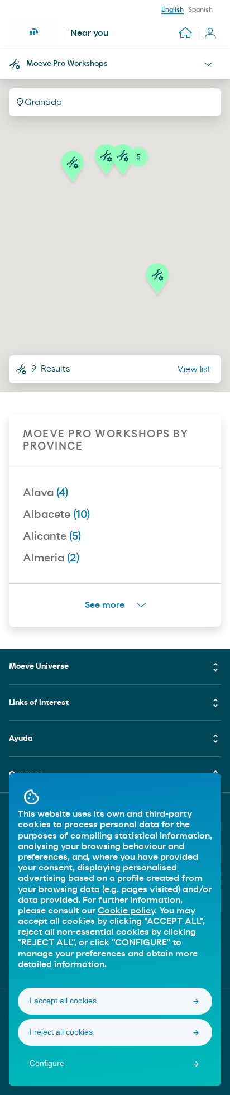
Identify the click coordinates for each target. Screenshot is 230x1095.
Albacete (56, 514)
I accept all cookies (63, 1000)
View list (194, 369)
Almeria (51, 558)
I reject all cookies (61, 1031)
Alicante (52, 536)
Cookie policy (126, 910)
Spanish (200, 9)
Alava (45, 492)
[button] (157, 281)
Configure (47, 1063)
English (172, 9)
